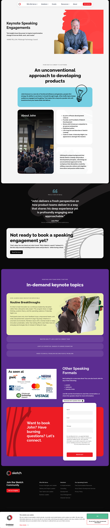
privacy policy (70, 444)
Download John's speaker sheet (72, 400)
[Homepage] (19, 4)
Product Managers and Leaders (48, 485)
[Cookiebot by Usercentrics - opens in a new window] (9, 525)
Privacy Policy (79, 491)
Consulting (63, 488)
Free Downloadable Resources (83, 485)
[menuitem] (31, 4)
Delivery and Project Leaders (47, 488)
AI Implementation (65, 485)
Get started (87, 4)
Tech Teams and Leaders (46, 491)
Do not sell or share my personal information (97, 522)
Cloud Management (65, 494)
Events (54, 4)
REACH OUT (79, 454)
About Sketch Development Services (85, 488)
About (75, 4)
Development (64, 491)
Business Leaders (44, 494)
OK (97, 516)
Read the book (16, 252)
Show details (23, 525)
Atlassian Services (65, 498)
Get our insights (13, 490)
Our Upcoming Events (81, 482)
